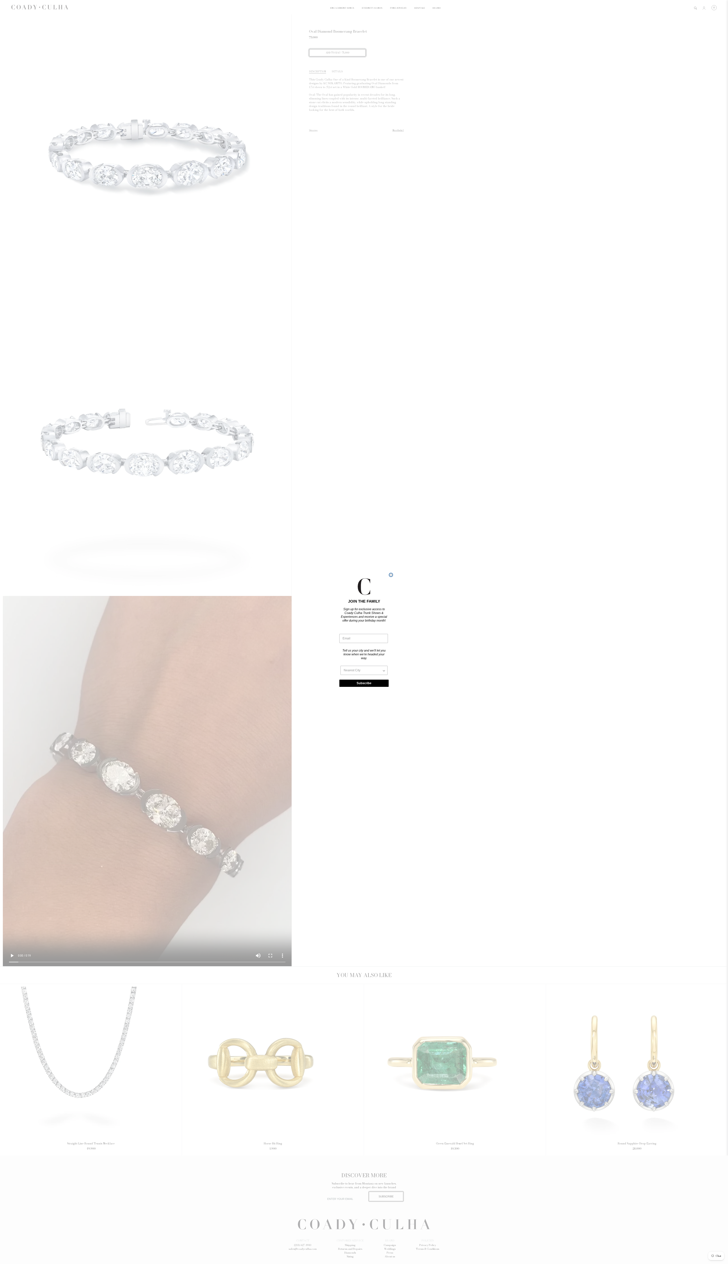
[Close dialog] (391, 575)
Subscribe (364, 683)
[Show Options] (384, 670)
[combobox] (363, 670)
